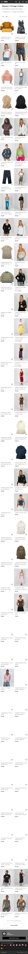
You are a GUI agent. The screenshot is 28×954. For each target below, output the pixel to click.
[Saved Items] (23, 1)
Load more (14, 925)
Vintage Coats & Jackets (18, 11)
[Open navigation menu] (2, 1)
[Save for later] (12, 33)
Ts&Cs (26, 952)
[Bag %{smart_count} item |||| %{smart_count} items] (26, 1)
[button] (2, 945)
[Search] (16, 1)
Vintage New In (7, 11)
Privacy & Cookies (20, 952)
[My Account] (19, 1)
